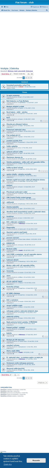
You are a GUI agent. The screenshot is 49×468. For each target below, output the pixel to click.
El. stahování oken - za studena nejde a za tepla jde (24, 357)
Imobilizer (10, 216)
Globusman (29, 71)
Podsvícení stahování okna (16, 130)
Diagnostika (10, 227)
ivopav (21, 318)
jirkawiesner (22, 347)
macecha (21, 199)
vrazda (21, 267)
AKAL (20, 370)
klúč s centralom (12, 300)
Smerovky (10, 271)
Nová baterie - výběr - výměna (16, 112)
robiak (21, 125)
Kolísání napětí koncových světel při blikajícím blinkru (25, 180)
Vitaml (21, 131)
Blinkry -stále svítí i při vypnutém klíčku (20, 265)
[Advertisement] (24, 39)
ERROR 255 (10, 243)
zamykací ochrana (12, 345)
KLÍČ (8, 117)
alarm (8, 276)
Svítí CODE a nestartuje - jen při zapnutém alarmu (24, 254)
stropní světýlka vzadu (14, 305)
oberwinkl (21, 329)
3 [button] (28, 78)
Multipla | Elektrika (10, 68)
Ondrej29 (21, 159)
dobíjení (9, 185)
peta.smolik (21, 71)
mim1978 (21, 233)
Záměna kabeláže (12, 207)
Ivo (20, 147)
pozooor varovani (12, 238)
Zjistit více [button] (8, 464)
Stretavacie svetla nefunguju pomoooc (20, 363)
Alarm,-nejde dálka (13, 351)
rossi (20, 218)
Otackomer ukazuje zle (14, 157)
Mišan (21, 163)
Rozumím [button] (36, 460)
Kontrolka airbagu (12, 287)
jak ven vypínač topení (14, 281)
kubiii (16, 71)
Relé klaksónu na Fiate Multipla (17, 101)
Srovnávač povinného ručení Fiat (18, 85)
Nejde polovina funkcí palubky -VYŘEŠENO (21, 322)
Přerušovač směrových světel (16, 192)
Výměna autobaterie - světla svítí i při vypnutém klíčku (25, 162)
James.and (22, 229)
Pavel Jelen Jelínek (24, 239)
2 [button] (26, 78)
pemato (21, 193)
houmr (21, 119)
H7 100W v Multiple (13, 293)
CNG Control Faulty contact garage (18, 197)
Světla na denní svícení (14, 167)
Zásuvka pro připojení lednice (17, 124)
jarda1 (21, 136)
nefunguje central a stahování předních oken (22, 311)
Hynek (21, 108)
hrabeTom (22, 113)
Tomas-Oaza (23, 341)
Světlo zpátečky (12, 146)
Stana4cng (22, 261)
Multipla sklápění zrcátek (15, 106)
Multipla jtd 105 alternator (15, 340)
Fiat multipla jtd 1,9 (13, 135)
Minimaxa (11, 71)
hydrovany (22, 203)
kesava (21, 245)
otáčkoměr (10, 202)
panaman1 (22, 142)
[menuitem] (6, 7)
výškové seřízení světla (14, 152)
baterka (9, 333)
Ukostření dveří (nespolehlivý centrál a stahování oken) (25, 212)
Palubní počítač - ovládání (15, 327)
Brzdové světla (11, 249)
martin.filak (22, 181)
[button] (31, 77)
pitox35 (21, 364)
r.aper (20, 153)
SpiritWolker (22, 102)
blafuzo (21, 282)
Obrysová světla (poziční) (15, 368)
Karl (20, 97)
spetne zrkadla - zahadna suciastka (18, 174)
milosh (21, 86)
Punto (13, 88)
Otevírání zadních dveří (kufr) (16, 232)
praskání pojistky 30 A (14, 141)
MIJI (20, 256)
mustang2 (22, 312)
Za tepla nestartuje (12, 95)
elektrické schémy (12, 316)
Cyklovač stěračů (12, 260)
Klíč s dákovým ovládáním (15, 222)
